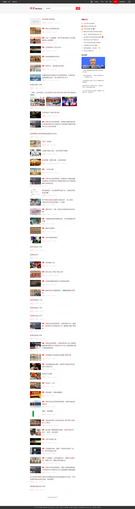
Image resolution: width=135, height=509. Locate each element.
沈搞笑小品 (50, 262)
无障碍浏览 (14, 1)
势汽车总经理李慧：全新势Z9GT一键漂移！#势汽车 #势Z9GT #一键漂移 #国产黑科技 (59, 325)
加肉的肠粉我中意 (52, 57)
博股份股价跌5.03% (37, 486)
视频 (43, 32)
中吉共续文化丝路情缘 (89, 23)
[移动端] (92, 1)
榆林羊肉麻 (50, 228)
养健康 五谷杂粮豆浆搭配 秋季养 (58, 355)
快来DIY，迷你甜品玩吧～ (55, 66)
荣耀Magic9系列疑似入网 (90, 26)
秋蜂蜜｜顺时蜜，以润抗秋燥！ (54, 160)
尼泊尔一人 (50, 383)
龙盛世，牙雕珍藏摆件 (54, 392)
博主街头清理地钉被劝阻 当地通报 (92, 42)
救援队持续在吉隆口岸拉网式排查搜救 (93, 31)
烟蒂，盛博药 (47, 411)
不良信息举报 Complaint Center (85, 507)
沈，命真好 (46, 141)
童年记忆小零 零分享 (54, 272)
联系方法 (62, 507)
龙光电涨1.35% (36, 247)
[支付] (107, 1)
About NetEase (51, 507)
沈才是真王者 (50, 439)
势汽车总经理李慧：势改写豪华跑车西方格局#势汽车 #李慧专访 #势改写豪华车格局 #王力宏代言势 (59, 124)
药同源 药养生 (48, 19)
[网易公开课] (96, 1)
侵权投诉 (99, 507)
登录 (115, 1)
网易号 (44, 22)
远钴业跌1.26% (36, 85)
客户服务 (71, 507)
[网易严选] (102, 1)
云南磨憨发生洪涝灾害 (89, 45)
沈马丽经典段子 (51, 237)
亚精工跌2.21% (36, 316)
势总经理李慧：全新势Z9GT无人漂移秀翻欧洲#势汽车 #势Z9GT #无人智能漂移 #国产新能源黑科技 (59, 345)
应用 (9, 1)
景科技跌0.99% (36, 335)
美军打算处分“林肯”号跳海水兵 (91, 40)
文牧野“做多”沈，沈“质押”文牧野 (55, 151)
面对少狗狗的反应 (52, 28)
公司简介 (57, 507)
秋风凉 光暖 (47, 374)
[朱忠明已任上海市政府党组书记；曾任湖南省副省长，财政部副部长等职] (93, 63)
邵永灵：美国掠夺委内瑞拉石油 (91, 34)
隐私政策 (75, 507)
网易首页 (5, 1)
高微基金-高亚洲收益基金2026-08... (44, 134)
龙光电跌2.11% (36, 300)
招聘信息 (66, 507)
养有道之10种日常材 (50, 112)
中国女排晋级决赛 (88, 29)
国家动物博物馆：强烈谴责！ (91, 48)
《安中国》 (50, 169)
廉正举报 (94, 507)
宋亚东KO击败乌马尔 (89, 50)
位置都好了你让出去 (53, 47)
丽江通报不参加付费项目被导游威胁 (92, 37)
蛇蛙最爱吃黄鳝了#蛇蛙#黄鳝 (57, 281)
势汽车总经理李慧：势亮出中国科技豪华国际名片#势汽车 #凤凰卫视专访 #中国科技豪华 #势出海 (59, 181)
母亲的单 (34, 255)
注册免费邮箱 (122, 1)
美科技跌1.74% (36, 308)
